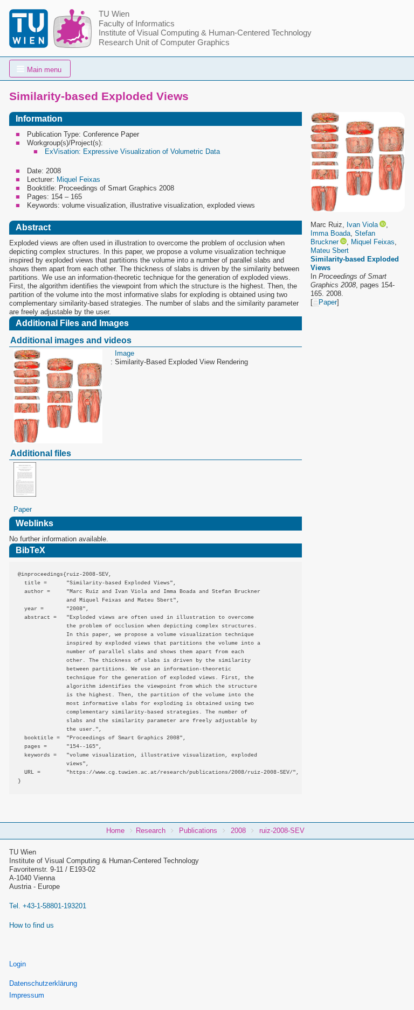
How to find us (31, 925)
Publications (198, 831)
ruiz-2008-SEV (282, 831)
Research (150, 831)
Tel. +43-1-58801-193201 (47, 906)
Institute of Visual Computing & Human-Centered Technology (205, 33)
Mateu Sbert (329, 250)
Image (124, 353)
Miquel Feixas (373, 242)
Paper (328, 302)
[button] (40, 68)
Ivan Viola (362, 225)
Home (115, 831)
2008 (238, 831)
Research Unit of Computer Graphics (164, 42)
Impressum (26, 995)
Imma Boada (330, 233)
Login (17, 964)
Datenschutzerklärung (43, 983)
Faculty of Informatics (137, 23)
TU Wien (114, 14)
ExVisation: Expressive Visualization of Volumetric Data (132, 151)
